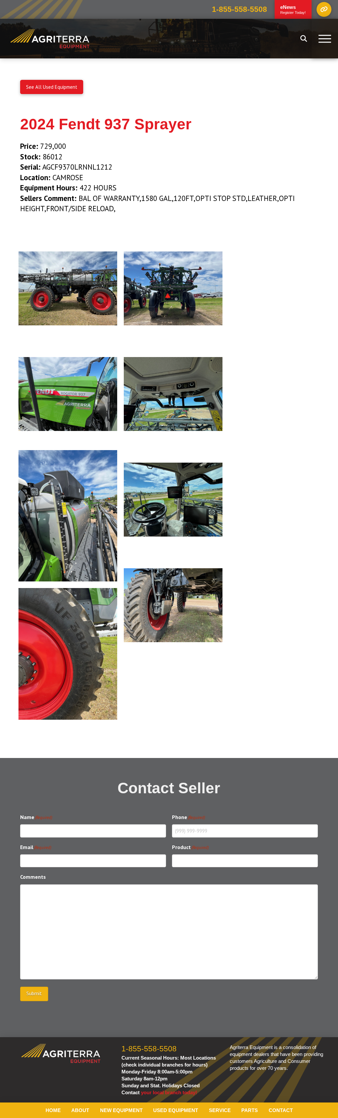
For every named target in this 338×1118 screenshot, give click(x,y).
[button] (324, 9)
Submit (34, 993)
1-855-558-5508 (239, 9)
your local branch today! (169, 1092)
